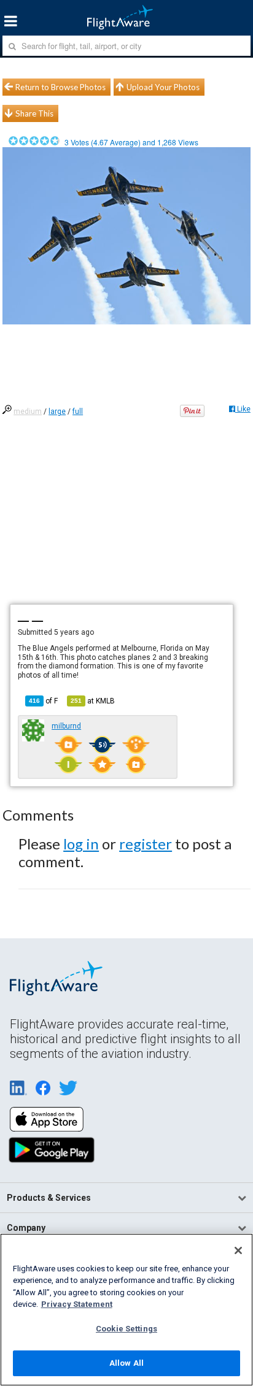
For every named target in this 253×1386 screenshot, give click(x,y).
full (77, 411)
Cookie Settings (126, 1328)
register (145, 843)
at (93, 701)
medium (28, 411)
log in (81, 843)
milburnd (66, 726)
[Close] (238, 1250)
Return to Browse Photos (60, 87)
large (57, 411)
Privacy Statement (76, 1304)
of (43, 701)
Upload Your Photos (163, 87)
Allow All (126, 1363)
